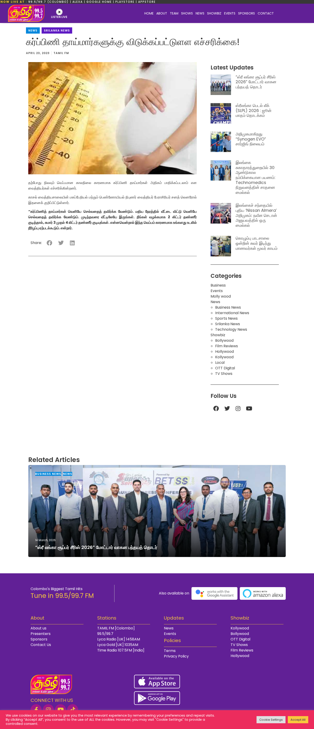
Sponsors (246, 13)
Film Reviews (226, 346)
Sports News (226, 318)
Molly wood (221, 296)
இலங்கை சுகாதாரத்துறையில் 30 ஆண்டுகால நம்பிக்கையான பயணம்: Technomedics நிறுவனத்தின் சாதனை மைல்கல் (255, 177)
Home (149, 13)
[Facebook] (216, 408)
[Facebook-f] (36, 709)
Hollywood (224, 351)
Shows (187, 13)
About (161, 13)
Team (174, 13)
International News (232, 313)
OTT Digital (225, 368)
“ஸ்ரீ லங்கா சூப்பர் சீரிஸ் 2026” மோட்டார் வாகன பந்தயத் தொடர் (256, 82)
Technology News (231, 329)
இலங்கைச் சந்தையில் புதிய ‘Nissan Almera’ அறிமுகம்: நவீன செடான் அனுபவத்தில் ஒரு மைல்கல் (256, 215)
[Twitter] (227, 408)
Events (229, 13)
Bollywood (224, 340)
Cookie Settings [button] (271, 720)
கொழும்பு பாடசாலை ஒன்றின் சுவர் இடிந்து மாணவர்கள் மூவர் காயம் (256, 243)
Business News (228, 307)
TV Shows (223, 373)
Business (218, 285)
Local (220, 362)
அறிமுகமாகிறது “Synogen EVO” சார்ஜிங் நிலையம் (251, 139)
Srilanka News (57, 30)
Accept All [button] (298, 720)
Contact (266, 13)
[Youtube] (249, 408)
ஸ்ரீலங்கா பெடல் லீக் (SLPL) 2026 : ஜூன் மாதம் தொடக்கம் (253, 110)
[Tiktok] (72, 709)
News (200, 13)
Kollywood (224, 357)
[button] (49, 243)
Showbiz (214, 13)
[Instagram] (238, 408)
